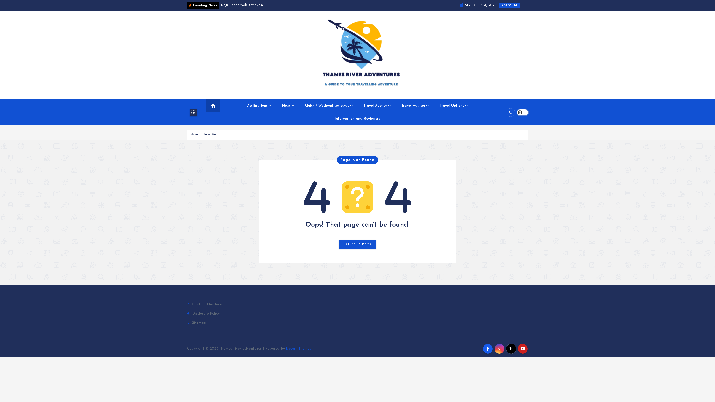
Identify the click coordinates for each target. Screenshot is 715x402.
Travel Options (452, 106)
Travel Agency (375, 106)
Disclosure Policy (206, 313)
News (286, 106)
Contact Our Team (207, 304)
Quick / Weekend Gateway (327, 106)
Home (194, 134)
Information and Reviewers (357, 119)
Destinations (257, 106)
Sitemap (199, 323)
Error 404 (210, 134)
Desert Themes (298, 348)
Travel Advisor (413, 106)
